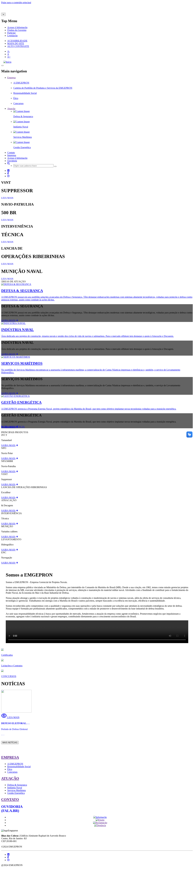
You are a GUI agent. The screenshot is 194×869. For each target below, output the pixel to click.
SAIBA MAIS (8, 320)
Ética (9, 769)
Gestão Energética (16, 793)
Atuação (11, 108)
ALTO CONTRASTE (18, 46)
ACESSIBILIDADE (17, 40)
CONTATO (10, 799)
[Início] (7, 62)
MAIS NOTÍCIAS (9, 742)
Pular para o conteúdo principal (16, 2)
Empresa (11, 77)
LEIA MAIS (7, 198)
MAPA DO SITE (15, 43)
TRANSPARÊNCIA (14, 426)
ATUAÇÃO (10, 778)
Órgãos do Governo (16, 30)
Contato (11, 152)
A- (8, 51)
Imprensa (11, 155)
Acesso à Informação (17, 27)
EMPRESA (10, 757)
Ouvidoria (12, 160)
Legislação (12, 35)
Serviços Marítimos (16, 790)
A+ (8, 57)
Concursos (12, 772)
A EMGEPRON (15, 763)
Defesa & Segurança (17, 785)
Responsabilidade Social (19, 766)
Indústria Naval (14, 787)
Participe (11, 33)
